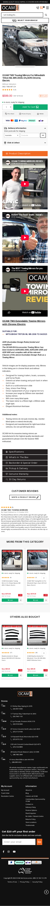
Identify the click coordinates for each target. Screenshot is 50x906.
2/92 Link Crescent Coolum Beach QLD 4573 (25, 744)
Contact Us (29, 804)
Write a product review (24, 497)
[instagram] (9, 851)
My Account (5, 790)
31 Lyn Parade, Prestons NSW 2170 (22, 721)
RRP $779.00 (6, 596)
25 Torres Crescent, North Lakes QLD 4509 (25, 729)
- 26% (20, 595)
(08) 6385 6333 (17, 762)
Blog (27, 793)
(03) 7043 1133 (18, 716)
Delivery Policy (31, 807)
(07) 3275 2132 (18, 739)
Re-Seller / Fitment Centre (34, 816)
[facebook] (3, 851)
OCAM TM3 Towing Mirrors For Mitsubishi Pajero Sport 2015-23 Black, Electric (37, 583)
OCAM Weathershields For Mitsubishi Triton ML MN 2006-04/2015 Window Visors (36, 658)
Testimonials (30, 825)
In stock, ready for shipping (14, 102)
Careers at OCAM (32, 796)
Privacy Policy (24, 882)
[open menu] (46, 8)
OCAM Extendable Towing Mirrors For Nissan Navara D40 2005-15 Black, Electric (11, 583)
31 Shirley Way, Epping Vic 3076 (21, 706)
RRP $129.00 (6, 671)
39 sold (44, 96)
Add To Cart (28, 107)
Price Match (11, 113)
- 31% (20, 670)
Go (39, 842)
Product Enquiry (26, 113)
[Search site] (46, 14)
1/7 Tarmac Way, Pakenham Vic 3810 (23, 714)
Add (11, 600)
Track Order (5, 793)
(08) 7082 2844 (18, 754)
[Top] (46, 892)
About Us (29, 790)
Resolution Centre (7, 796)
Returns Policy (31, 819)
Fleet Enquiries (31, 813)
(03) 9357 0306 (18, 709)
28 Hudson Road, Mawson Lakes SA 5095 (24, 752)
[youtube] (14, 851)
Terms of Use (12, 882)
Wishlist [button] (41, 113)
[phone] (37, 8)
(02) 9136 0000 (18, 724)
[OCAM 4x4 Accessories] (10, 8)
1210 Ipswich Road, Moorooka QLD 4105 (24, 737)
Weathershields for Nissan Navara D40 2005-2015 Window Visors (11, 658)
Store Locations (31, 822)
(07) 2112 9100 (18, 732)
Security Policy (37, 882)
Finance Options (31, 810)
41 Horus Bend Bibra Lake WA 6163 (21, 759)
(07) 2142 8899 (18, 747)
